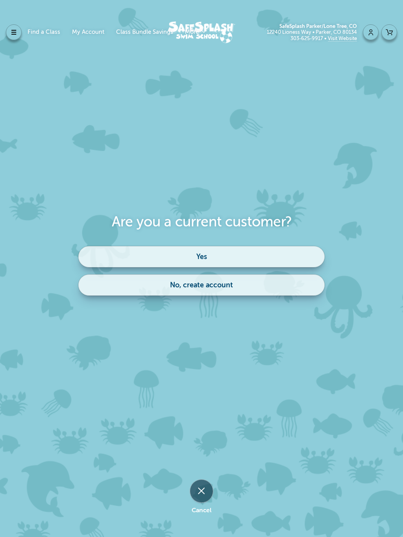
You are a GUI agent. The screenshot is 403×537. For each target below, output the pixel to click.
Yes (201, 257)
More (192, 32)
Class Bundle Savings (144, 32)
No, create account (201, 285)
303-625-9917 (307, 38)
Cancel (201, 510)
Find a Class (44, 32)
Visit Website (342, 38)
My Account (88, 32)
